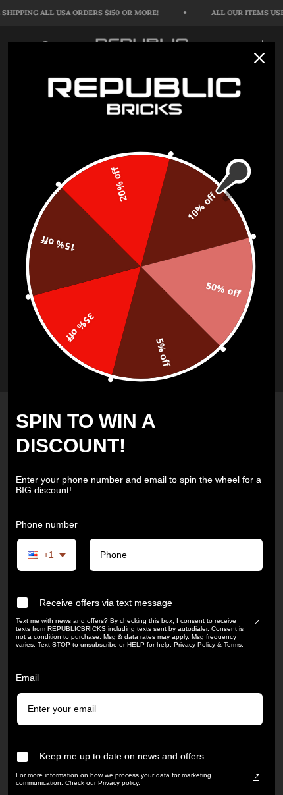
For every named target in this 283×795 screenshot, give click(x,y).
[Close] (259, 58)
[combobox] (47, 554)
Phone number (47, 524)
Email (27, 677)
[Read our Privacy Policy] (256, 623)
